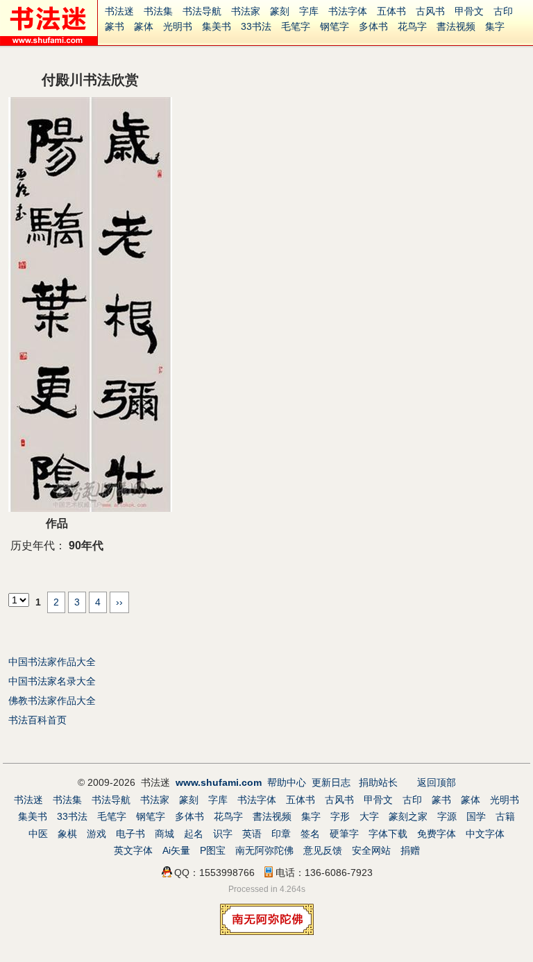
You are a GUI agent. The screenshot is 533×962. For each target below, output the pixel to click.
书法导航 (202, 11)
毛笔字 (295, 26)
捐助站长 (378, 782)
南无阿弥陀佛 (264, 850)
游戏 (96, 833)
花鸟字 (412, 26)
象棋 (67, 833)
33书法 (256, 26)
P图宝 (213, 850)
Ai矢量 (176, 850)
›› (119, 602)
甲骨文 (469, 11)
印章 (281, 833)
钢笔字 (334, 26)
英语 (252, 833)
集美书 (216, 26)
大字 (369, 816)
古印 (503, 11)
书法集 (158, 11)
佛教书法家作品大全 (52, 700)
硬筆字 (344, 833)
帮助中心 (286, 782)
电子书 (130, 833)
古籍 (505, 816)
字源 (447, 816)
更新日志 (331, 782)
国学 (476, 816)
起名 (193, 833)
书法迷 (119, 11)
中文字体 (485, 833)
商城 (164, 833)
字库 (309, 11)
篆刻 (279, 11)
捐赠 (410, 850)
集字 (495, 26)
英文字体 (133, 850)
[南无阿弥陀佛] (267, 931)
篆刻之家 (408, 816)
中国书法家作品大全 (52, 661)
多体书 (373, 26)
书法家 (245, 11)
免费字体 (436, 833)
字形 (340, 816)
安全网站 (371, 850)
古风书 (430, 11)
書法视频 (456, 26)
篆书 (114, 26)
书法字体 (347, 11)
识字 (222, 833)
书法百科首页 (37, 719)
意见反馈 (322, 850)
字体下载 (388, 833)
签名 (310, 833)
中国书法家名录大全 (52, 681)
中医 (38, 833)
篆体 (143, 26)
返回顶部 (436, 782)
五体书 (391, 11)
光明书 (177, 26)
